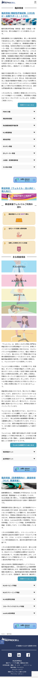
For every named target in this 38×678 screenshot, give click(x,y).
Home (3, 634)
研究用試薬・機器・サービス (11, 665)
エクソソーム (28, 665)
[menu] (35, 2)
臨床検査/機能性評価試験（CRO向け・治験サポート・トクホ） (18, 14)
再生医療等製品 (17, 661)
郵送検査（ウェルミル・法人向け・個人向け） (18, 189)
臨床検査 (9, 634)
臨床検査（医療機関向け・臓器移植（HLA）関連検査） (18, 479)
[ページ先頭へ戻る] (2, 642)
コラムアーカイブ (17, 669)
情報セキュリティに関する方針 (17, 672)
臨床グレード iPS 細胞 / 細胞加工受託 (17, 663)
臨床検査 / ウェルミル (17, 667)
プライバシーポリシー (17, 674)
